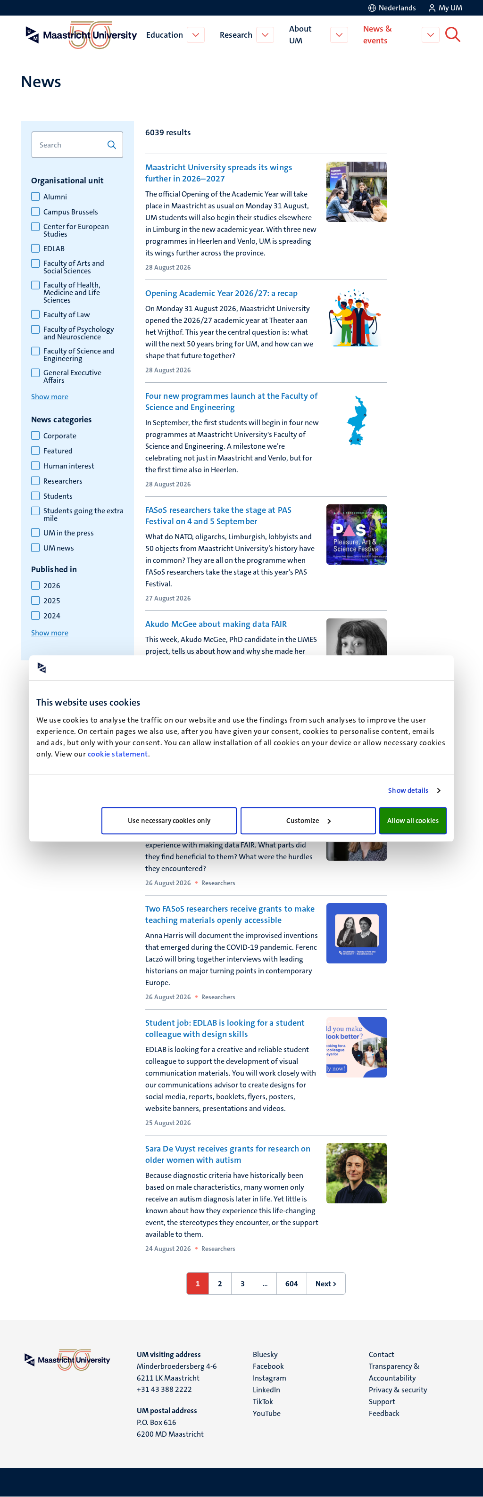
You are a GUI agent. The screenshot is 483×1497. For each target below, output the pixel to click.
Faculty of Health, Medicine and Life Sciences (71, 292)
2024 (51, 616)
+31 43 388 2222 (164, 1389)
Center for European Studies (76, 230)
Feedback (384, 1413)
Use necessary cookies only (169, 820)
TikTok (263, 1402)
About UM (300, 34)
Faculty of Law (66, 315)
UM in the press (68, 533)
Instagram (269, 1378)
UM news (58, 548)
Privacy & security (398, 1390)
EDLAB (54, 249)
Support (382, 1402)
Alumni (55, 197)
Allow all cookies (413, 820)
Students (58, 496)
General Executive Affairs (72, 376)
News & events (377, 34)
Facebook (268, 1366)
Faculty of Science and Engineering (79, 354)
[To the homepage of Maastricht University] (81, 35)
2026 (51, 586)
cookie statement (118, 754)
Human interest (68, 466)
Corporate (59, 436)
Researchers (63, 481)
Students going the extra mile (83, 514)
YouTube (267, 1413)
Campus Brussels (70, 212)
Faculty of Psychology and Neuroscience (78, 333)
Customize (303, 820)
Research (236, 35)
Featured (58, 451)
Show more (49, 397)
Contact (381, 1354)
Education (164, 35)
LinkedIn (266, 1390)
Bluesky (265, 1354)
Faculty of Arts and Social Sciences (73, 267)
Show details (408, 790)
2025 (51, 601)
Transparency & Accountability (394, 1372)
